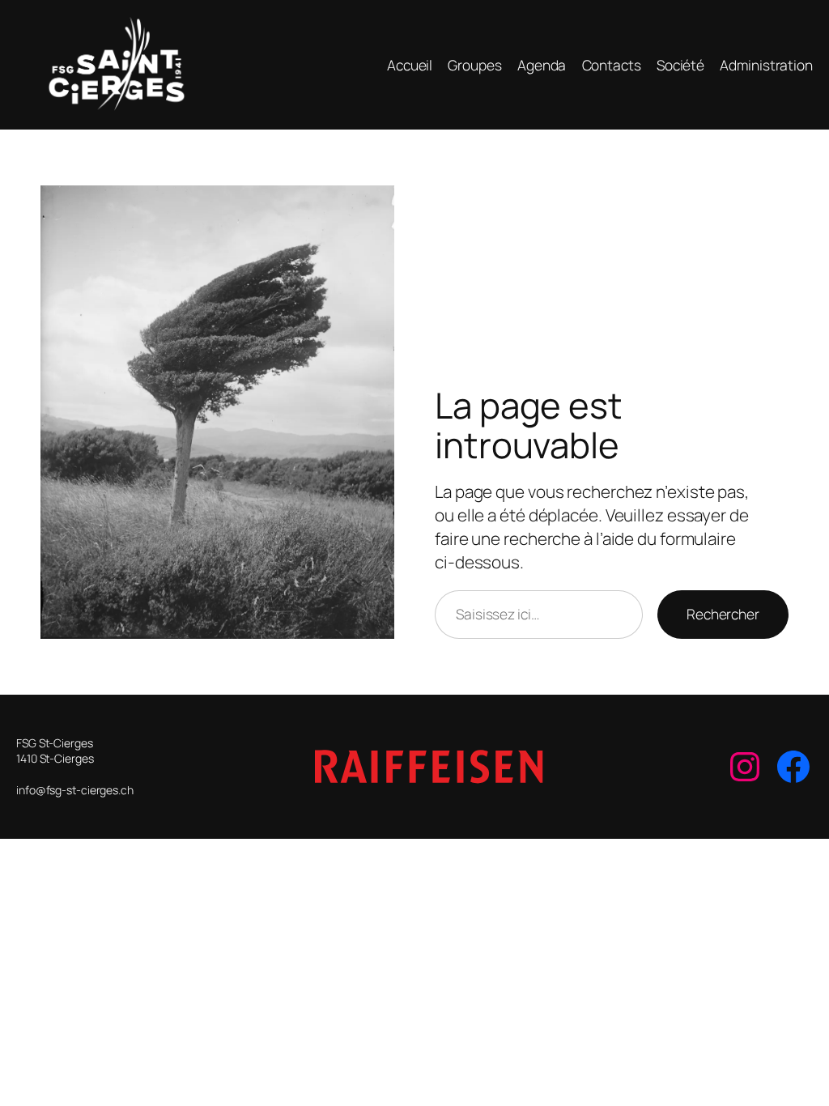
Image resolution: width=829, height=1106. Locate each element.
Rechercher (723, 613)
